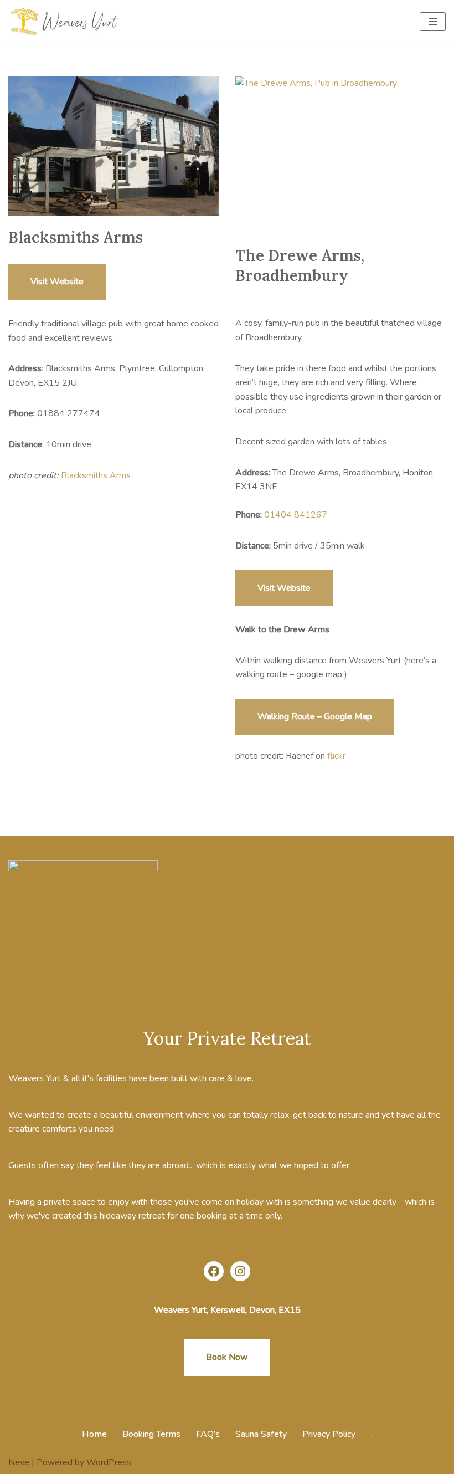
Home (94, 1434)
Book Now (227, 1357)
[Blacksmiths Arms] (113, 146)
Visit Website (57, 281)
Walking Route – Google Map (314, 716)
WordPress (108, 1462)
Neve (18, 1462)
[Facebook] (214, 1271)
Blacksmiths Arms (75, 237)
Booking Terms (151, 1434)
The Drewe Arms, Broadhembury (299, 265)
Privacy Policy (328, 1434)
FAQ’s (208, 1434)
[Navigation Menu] (433, 21)
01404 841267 (295, 515)
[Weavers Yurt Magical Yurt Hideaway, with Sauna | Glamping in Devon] (66, 21)
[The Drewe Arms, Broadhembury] (340, 155)
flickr (336, 756)
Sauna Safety (261, 1434)
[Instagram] (240, 1271)
